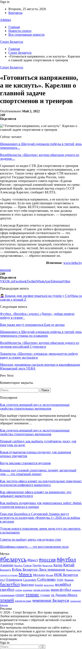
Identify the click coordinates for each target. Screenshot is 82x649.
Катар (57, 565)
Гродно (37, 565)
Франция (69, 580)
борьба (39, 584)
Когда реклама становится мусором (25, 463)
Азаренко (6, 565)
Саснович (29, 579)
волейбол (63, 584)
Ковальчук (5, 570)
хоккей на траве (23, 600)
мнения (5, 270)
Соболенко (46, 579)
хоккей (7, 600)
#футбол (66, 559)
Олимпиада (14, 579)
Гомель (27, 565)
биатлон (27, 584)
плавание (76, 590)
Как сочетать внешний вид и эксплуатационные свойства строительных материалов (35, 406)
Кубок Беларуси (25, 569)
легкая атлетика (41, 590)
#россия (47, 559)
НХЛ (2, 580)
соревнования (7, 595)
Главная (14, 27)
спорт (20, 595)
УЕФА (60, 579)
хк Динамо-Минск (64, 595)
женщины (27, 590)
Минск (25, 574)
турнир (45, 595)
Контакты (15, 12)
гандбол (7, 589)
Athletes (5, 20)
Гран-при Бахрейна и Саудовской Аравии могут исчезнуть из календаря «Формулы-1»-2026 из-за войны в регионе (40, 517)
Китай (68, 565)
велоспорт (49, 585)
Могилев (39, 575)
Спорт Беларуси (11, 41)
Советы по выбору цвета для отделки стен (30, 539)
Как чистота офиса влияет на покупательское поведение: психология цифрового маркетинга (41, 483)
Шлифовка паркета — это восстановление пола (34, 546)
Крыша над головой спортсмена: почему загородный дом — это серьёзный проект (38, 472)
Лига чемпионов (51, 569)
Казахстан (47, 565)
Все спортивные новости (26, 34)
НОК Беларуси (66, 575)
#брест (32, 560)
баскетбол (10, 584)
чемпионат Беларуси (50, 600)
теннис (32, 594)
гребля (18, 590)
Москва (49, 575)
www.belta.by (72, 263)
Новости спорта (19, 31)
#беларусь (13, 559)
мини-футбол (61, 590)
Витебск (18, 565)
